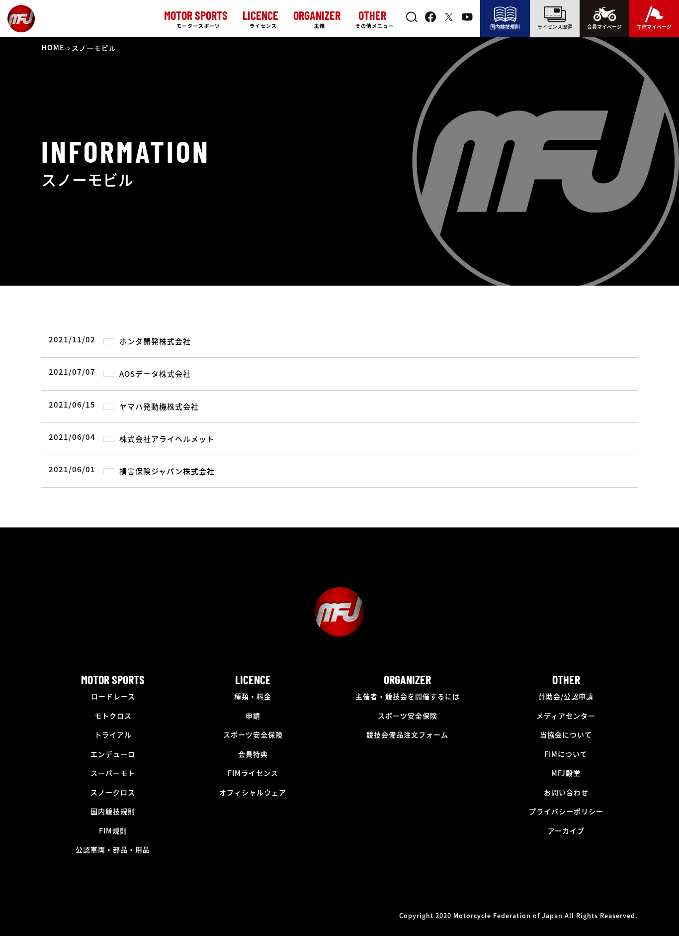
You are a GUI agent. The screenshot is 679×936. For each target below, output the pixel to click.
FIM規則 (113, 830)
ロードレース (113, 696)
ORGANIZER (407, 679)
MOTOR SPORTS (113, 679)
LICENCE (253, 679)
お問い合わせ (566, 792)
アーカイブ (566, 830)
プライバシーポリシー (566, 811)
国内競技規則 (505, 26)
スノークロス (112, 792)
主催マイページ (654, 26)
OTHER (566, 679)
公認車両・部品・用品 (113, 849)
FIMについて (566, 754)
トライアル (113, 734)
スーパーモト (112, 773)
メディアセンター (565, 716)
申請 (253, 716)
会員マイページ (604, 26)
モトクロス (113, 716)
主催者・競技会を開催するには (407, 696)
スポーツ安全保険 (253, 734)
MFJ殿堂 (566, 773)
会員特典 (253, 754)
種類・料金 (252, 696)
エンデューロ (112, 754)
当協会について (566, 734)
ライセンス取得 (554, 26)
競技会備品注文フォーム (407, 734)
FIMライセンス (253, 773)
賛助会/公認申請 (566, 696)
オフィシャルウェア (252, 792)
